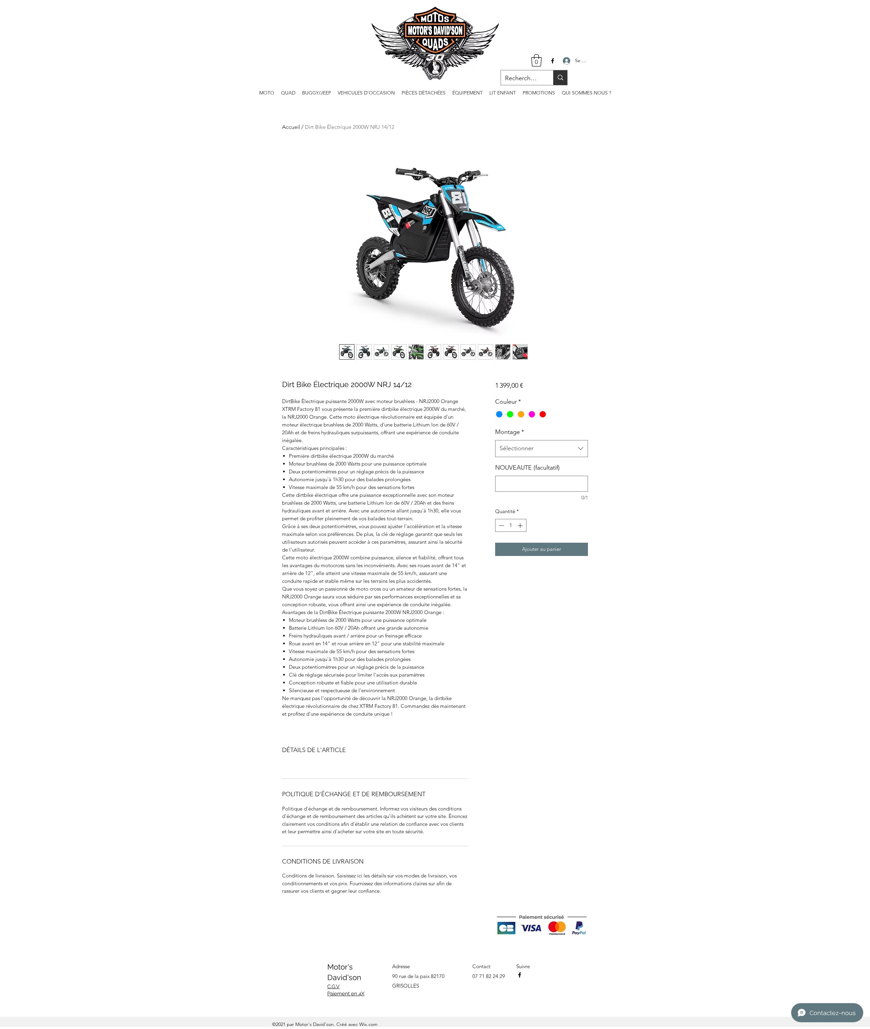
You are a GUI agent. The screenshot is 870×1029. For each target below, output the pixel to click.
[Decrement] (500, 525)
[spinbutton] (510, 525)
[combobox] (541, 448)
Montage (509, 432)
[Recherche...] (560, 77)
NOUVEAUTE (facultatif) (527, 467)
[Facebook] (552, 60)
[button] (536, 60)
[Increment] (520, 525)
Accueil (291, 127)
